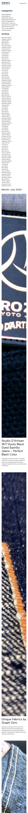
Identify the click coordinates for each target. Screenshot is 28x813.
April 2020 (4, 93)
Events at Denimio (7, 21)
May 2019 (4, 110)
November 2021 (5, 65)
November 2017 (5, 138)
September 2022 (6, 60)
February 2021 (5, 78)
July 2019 (4, 106)
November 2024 (6, 47)
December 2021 (5, 64)
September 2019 (6, 103)
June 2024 (4, 55)
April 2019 (4, 111)
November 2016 (5, 157)
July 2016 (4, 164)
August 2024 (5, 52)
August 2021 (5, 68)
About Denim (5, 14)
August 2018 (5, 125)
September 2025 (6, 39)
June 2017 (4, 146)
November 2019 (5, 101)
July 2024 (4, 54)
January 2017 (5, 154)
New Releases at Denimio (8, 25)
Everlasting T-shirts (8, 23)
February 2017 (5, 153)
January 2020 (5, 98)
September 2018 (6, 123)
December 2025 (6, 37)
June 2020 (4, 90)
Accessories (5, 16)
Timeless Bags (5, 30)
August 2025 (5, 41)
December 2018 (6, 118)
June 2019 (4, 108)
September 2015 (6, 177)
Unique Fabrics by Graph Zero (14, 721)
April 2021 (4, 75)
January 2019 (5, 116)
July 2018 (4, 126)
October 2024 (5, 49)
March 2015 (4, 179)
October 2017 (5, 139)
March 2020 (5, 95)
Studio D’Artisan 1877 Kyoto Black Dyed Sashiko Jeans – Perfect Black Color (13, 447)
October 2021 (5, 67)
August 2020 (5, 87)
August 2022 (5, 62)
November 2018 (5, 120)
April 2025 (4, 42)
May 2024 (4, 57)
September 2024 (6, 50)
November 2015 (5, 174)
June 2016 (4, 166)
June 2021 (4, 72)
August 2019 (5, 105)
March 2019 (4, 113)
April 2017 (4, 149)
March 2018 (4, 131)
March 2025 (5, 44)
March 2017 (4, 151)
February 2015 (5, 181)
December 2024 (6, 45)
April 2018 (4, 129)
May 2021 (4, 73)
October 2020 (5, 83)
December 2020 (6, 80)
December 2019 (6, 100)
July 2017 (4, 144)
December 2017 (5, 136)
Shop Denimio (23, 3)
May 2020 (4, 92)
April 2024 (4, 59)
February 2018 (5, 133)
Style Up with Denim (7, 28)
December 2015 (6, 172)
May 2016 (4, 167)
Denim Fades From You (8, 19)
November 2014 (5, 185)
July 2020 (4, 88)
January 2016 (5, 171)
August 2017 (5, 143)
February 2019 (5, 115)
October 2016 (5, 159)
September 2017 (6, 141)
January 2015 (5, 182)
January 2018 (5, 134)
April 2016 (4, 169)
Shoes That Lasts (6, 26)
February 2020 (5, 96)
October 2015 (5, 176)
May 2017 (4, 148)
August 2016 (5, 162)
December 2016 (6, 156)
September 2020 (6, 85)
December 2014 (6, 184)
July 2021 (4, 70)
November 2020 (6, 82)
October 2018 (5, 121)
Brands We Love (6, 18)
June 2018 (4, 128)
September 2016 (6, 161)
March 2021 (4, 77)
